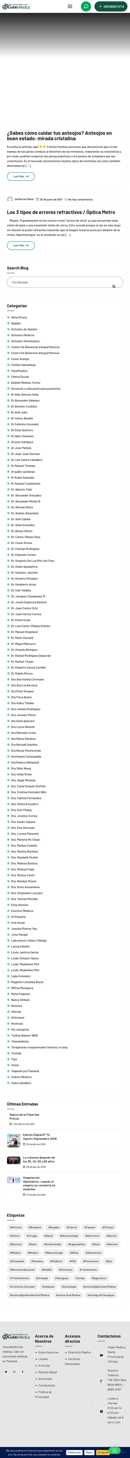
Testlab (16, 1053)
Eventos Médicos (22, 911)
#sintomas (65, 1269)
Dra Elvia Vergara (22, 691)
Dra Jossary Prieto (23, 715)
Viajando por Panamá (25, 1071)
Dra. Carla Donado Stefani (28, 786)
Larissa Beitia (20, 946)
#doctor (111, 1235)
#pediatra (56, 1261)
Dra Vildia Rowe (21, 774)
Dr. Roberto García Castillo (28, 667)
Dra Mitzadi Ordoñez (24, 744)
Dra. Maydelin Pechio (24, 857)
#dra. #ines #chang (73, 72)
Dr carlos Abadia (22, 418)
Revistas (17, 1023)
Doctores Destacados (72, 1361)
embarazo (48, 1286)
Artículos (44, 1365)
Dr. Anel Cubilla (20, 519)
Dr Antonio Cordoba (24, 406)
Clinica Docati (20, 376)
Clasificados (19, 371)
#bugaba (53, 1227)
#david (48, 1235)
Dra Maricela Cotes (23, 733)
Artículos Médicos (22, 335)
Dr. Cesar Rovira (21, 543)
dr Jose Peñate (21, 448)
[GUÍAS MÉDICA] (16, 6)
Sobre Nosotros (48, 1352)
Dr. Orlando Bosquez (24, 649)
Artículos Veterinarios (25, 341)
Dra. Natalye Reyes (23, 881)
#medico (33, 1252)
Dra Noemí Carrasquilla (26, 756)
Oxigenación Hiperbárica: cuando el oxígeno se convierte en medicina (39, 1183)
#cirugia (32, 1235)
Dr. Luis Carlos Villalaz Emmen (30, 626)
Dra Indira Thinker (22, 703)
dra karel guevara (22, 721)
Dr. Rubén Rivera (22, 673)
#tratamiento (88, 1269)
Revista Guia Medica (68, 1295)
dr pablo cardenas (23, 471)
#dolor (33, 1244)
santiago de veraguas (101, 1295)
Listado (43, 1359)
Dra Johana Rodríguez (25, 709)
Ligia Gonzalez (20, 976)
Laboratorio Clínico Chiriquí (29, 940)
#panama (37, 1261)
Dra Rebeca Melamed (25, 762)
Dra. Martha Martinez (24, 851)
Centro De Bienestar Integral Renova (35, 347)
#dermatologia (69, 1235)
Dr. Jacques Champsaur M (28, 596)
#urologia (42, 1278)
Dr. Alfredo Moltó (22, 507)
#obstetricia (93, 1252)
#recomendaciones (22, 1269)
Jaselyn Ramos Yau (24, 928)
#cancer (72, 1227)
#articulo (16, 1227)
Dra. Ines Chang (21, 810)
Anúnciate (45, 1379)
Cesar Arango (20, 359)
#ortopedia (17, 1261)
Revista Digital (47, 1372)
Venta (15, 1065)
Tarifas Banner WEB (24, 1035)
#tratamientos (19, 1278)
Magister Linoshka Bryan (27, 982)
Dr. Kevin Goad (20, 620)
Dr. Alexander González (26, 495)
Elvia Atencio (19, 905)
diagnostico (99, 1278)
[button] (115, 1450)
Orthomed (17, 1017)
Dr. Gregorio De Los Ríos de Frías (32, 560)
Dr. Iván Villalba (21, 590)
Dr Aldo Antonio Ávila (24, 394)
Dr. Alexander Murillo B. (26, 501)
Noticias (16, 1005)
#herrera (112, 1244)
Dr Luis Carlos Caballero (27, 460)
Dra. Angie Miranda (23, 780)
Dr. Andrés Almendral (24, 513)
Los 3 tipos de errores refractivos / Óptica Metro (61, 212)
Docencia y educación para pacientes (35, 388)
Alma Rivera (19, 317)
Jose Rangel (19, 934)
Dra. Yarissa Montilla (24, 899)
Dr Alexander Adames (25, 400)
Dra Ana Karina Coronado (27, 679)
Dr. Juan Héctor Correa (26, 614)
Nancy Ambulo (20, 1000)
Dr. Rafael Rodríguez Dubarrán (31, 655)
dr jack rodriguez (22, 442)
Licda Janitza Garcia (24, 952)
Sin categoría (20, 1029)
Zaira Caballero (21, 1083)
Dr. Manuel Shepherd (24, 632)
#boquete (35, 1227)
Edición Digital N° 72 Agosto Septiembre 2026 (40, 1136)
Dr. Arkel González (23, 525)
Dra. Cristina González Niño (29, 792)
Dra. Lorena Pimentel (25, 833)
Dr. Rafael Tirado (22, 661)
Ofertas (16, 1011)
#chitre (14, 1235)
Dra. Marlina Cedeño (24, 845)
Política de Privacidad (43, 1394)
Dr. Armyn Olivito (21, 531)
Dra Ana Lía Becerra (24, 685)
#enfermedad (52, 1244)
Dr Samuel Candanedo (25, 483)
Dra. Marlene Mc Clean (25, 839)
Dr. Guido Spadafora (24, 566)
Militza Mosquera (22, 988)
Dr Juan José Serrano (25, 454)
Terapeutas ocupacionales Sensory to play (39, 1047)
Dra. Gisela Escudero (24, 804)
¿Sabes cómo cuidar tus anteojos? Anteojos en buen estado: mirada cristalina (59, 135)
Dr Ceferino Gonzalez (25, 424)
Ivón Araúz (18, 922)
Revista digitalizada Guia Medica (29, 1295)
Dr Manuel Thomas (23, 465)
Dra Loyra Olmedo (23, 727)
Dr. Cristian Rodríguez (25, 549)
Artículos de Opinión (24, 329)
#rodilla (47, 1269)
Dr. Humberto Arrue (23, 584)
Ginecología (69, 1286)
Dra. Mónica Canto (23, 875)
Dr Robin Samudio (22, 477)
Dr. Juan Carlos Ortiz (24, 608)
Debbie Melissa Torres (25, 382)
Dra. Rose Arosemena (25, 887)
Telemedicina (20, 1041)
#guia (95, 1244)
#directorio (92, 1235)
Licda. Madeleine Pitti (25, 964)
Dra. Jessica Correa (24, 816)
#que (109, 1261)
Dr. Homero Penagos (24, 578)
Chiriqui (80, 1278)
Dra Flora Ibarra (21, 697)
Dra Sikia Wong (21, 768)
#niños (74, 1252)
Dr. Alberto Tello (21, 489)
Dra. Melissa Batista (24, 863)
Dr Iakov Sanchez (22, 436)
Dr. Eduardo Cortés (23, 554)
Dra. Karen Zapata (23, 822)
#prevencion (91, 1261)
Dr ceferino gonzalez (22, 1286)
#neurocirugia (54, 1252)
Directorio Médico (79, 1352)
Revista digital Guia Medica (99, 1286)
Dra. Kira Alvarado (23, 827)
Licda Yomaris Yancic (25, 958)
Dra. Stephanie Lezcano (27, 893)
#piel (73, 1261)
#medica (15, 1252)
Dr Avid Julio (19, 412)
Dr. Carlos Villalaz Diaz (25, 537)
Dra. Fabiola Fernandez (26, 798)
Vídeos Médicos (21, 1077)
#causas (89, 1227)
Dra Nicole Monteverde (26, 750)
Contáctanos (46, 1385)
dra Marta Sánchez (23, 738)
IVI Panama (18, 916)
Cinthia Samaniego (23, 365)
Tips (14, 1059)
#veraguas (61, 1278)
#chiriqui (107, 1227)
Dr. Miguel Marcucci (23, 643)
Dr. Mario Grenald (22, 638)
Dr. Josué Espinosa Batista (29, 602)
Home (48, 72)
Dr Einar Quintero (22, 430)
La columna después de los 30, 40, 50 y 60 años (39, 1159)
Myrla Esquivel (20, 994)
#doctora (16, 1244)
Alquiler (16, 323)
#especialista (76, 1244)
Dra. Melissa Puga (22, 869)
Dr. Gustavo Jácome (24, 572)
